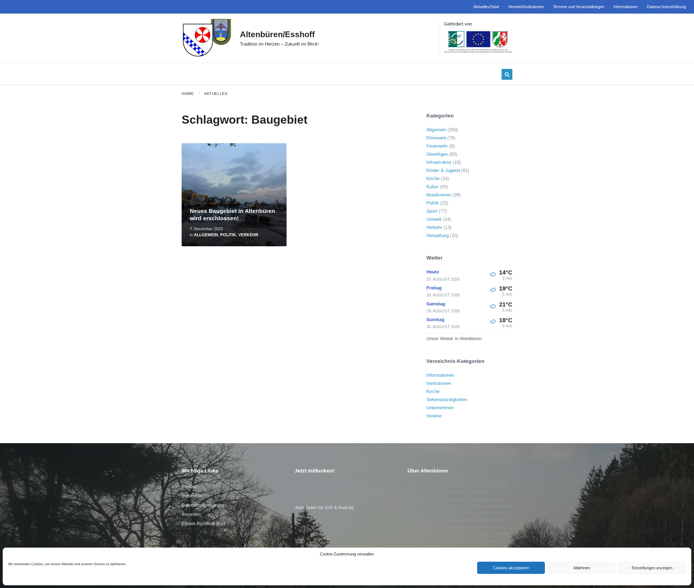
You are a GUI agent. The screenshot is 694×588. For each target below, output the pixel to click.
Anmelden (191, 514)
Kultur (432, 186)
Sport (431, 211)
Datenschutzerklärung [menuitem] (666, 7)
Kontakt (189, 486)
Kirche (432, 178)
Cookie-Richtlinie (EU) (203, 523)
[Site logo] (207, 56)
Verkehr (248, 235)
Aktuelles (215, 93)
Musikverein (438, 194)
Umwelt (434, 219)
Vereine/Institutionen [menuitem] (526, 7)
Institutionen (438, 383)
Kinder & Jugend (443, 170)
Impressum (192, 496)
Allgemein (206, 235)
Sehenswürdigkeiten (446, 399)
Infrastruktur (438, 162)
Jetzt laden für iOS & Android (324, 507)
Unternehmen (440, 407)
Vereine (434, 415)
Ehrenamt (436, 137)
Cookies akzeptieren (511, 567)
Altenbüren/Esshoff (277, 34)
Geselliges (437, 154)
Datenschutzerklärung (203, 505)
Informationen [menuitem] (625, 7)
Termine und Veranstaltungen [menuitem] (578, 7)
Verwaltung (437, 235)
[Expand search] (507, 74)
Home (188, 93)
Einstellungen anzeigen (652, 567)
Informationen (440, 375)
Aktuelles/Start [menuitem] (486, 7)
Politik (228, 235)
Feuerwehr (437, 146)
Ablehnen (581, 567)
